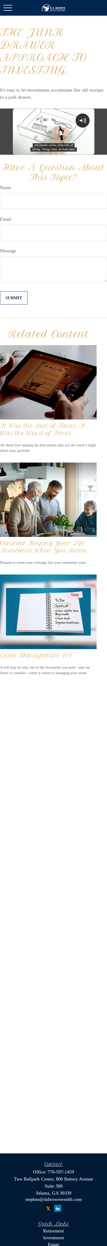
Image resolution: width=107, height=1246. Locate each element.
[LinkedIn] (57, 1208)
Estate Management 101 (36, 655)
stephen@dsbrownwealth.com (53, 1199)
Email (5, 219)
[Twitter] (48, 1208)
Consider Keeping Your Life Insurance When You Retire (43, 547)
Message (8, 250)
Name (5, 187)
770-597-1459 (61, 1172)
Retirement (53, 1230)
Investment (53, 1237)
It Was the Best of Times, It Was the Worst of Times (43, 429)
